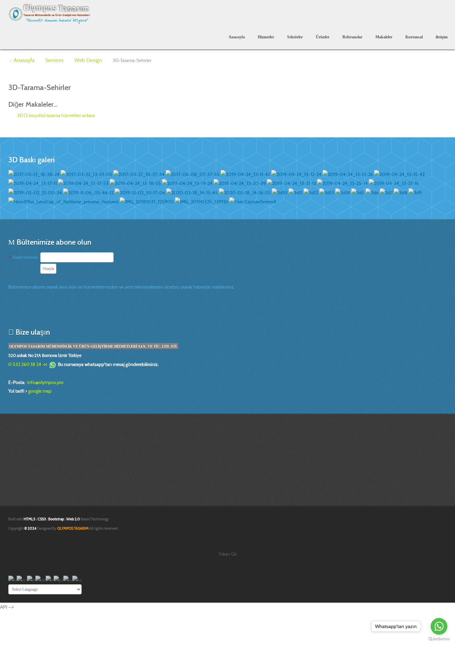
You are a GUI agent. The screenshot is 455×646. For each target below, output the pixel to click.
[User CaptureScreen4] (252, 201)
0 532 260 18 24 (24, 364)
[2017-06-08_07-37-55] (193, 174)
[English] (22, 579)
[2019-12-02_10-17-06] (140, 192)
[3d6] (372, 192)
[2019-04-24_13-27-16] (394, 183)
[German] (40, 579)
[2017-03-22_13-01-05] (86, 174)
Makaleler (383, 37)
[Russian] (67, 579)
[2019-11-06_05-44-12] (88, 192)
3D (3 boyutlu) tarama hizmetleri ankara (55, 115)
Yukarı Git (228, 554)
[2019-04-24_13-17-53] (83, 183)
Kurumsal (414, 37)
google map (40, 391)
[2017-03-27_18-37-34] (139, 174)
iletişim (442, 37)
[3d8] (400, 192)
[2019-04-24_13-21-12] (291, 183)
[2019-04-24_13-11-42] (245, 174)
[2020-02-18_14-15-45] (192, 192)
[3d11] (295, 192)
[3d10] (279, 192)
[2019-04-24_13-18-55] (135, 183)
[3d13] (326, 192)
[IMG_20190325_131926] (201, 201)
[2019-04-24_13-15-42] (399, 174)
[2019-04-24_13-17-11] (32, 183)
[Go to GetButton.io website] (439, 639)
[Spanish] (77, 579)
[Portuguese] (58, 579)
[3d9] (415, 192)
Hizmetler (266, 37)
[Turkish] (12, 579)
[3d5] (357, 192)
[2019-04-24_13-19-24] (187, 183)
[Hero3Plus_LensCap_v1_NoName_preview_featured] (63, 201)
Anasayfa (236, 37)
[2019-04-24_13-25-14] (342, 183)
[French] (31, 579)
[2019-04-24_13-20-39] (240, 183)
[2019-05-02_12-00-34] (35, 192)
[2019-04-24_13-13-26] (347, 174)
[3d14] (342, 192)
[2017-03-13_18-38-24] (34, 174)
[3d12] (310, 192)
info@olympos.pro (45, 382)
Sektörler (295, 37)
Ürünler (322, 37)
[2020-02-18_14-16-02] (245, 192)
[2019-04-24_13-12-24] (296, 174)
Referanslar (352, 37)
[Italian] (50, 579)
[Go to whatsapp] (439, 626)
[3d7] (386, 192)
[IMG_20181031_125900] (147, 201)
